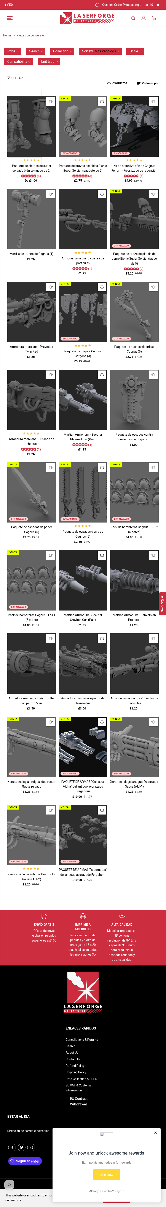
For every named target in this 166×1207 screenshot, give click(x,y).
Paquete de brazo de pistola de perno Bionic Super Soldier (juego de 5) (134, 258)
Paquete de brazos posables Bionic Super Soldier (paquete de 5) (83, 168)
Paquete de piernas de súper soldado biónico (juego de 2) (31, 168)
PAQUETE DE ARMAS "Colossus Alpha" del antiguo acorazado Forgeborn (83, 786)
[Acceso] (143, 18)
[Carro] (154, 18)
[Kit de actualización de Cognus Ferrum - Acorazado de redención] (134, 126)
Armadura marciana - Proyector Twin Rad (31, 349)
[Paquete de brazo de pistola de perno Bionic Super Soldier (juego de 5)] (134, 219)
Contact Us (73, 1059)
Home (7, 35)
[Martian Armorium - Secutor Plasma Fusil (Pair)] (83, 400)
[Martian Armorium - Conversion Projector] (134, 580)
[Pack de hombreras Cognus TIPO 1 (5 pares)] (31, 580)
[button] (10, 18)
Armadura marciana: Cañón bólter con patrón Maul (31, 701)
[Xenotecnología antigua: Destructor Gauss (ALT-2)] (31, 835)
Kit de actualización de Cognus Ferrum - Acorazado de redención (134, 168)
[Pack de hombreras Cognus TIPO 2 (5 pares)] (134, 492)
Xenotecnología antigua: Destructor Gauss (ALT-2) (32, 877)
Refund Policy (75, 1065)
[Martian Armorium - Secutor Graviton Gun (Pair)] (83, 580)
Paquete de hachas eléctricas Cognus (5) (134, 349)
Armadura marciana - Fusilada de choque (31, 441)
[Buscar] (133, 18)
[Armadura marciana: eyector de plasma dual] (83, 663)
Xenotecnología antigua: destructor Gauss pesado (32, 784)
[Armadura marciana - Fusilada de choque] (31, 400)
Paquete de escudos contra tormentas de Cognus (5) (134, 437)
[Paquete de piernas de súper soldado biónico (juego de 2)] (31, 126)
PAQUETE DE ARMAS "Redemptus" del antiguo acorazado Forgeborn (83, 872)
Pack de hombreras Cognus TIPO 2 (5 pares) (134, 529)
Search (70, 1046)
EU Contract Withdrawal (79, 1101)
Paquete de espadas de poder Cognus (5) (31, 529)
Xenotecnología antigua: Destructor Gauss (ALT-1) (134, 784)
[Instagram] (31, 1147)
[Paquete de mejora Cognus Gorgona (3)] (83, 312)
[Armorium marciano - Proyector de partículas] (134, 663)
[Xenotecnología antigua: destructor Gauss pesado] (31, 747)
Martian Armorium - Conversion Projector (134, 617)
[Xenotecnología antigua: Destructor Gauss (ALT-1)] (134, 747)
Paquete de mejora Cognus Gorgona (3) (83, 354)
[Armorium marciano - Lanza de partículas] (83, 219)
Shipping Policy (76, 1072)
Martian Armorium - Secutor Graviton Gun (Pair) (83, 617)
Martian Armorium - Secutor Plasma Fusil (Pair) (83, 437)
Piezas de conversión (31, 35)
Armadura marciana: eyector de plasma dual (83, 701)
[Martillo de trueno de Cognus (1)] (31, 219)
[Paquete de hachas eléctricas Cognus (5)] (134, 312)
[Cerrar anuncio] (158, 5)
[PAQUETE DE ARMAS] (83, 747)
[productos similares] (50, 101)
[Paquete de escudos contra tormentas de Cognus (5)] (134, 400)
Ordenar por (150, 83)
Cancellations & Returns (82, 1039)
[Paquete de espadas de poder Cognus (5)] (31, 492)
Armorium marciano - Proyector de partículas (134, 701)
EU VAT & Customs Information (78, 1088)
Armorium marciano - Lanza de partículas (83, 261)
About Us (72, 1052)
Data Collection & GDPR (81, 1079)
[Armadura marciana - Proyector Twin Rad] (31, 312)
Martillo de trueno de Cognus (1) (31, 254)
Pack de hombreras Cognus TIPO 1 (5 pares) (31, 617)
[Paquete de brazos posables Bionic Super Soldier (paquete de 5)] (83, 126)
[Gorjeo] (21, 1147)
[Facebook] (12, 1147)
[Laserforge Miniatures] (82, 18)
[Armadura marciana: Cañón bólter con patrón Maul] (31, 663)
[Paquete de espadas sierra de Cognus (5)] (83, 492)
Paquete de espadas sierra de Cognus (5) (83, 534)
